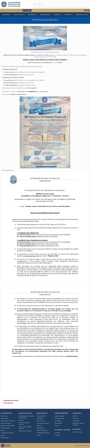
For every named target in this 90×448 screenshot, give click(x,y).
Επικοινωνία (77, 429)
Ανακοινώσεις (57, 14)
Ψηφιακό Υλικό (68, 14)
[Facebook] (85, 10)
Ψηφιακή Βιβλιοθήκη (45, 14)
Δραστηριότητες (32, 14)
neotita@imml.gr (31, 91)
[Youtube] (86, 10)
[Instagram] (88, 10)
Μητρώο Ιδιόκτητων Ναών (82, 14)
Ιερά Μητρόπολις (6, 14)
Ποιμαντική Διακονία (19, 14)
